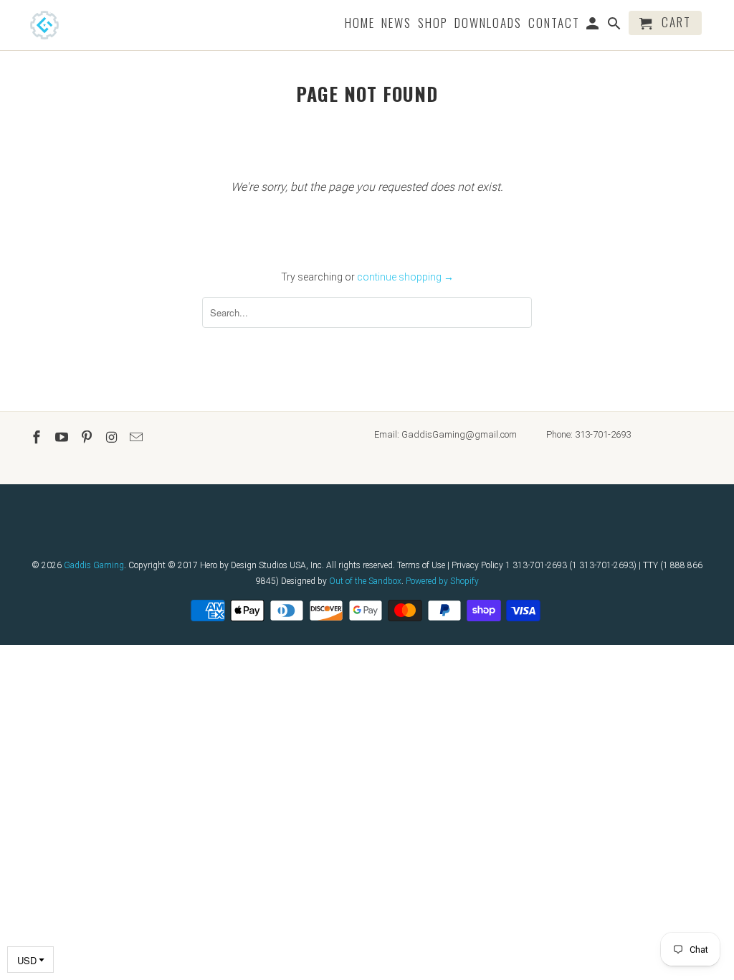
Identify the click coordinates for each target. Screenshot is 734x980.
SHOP (433, 24)
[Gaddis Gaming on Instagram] (112, 437)
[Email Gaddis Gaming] (138, 437)
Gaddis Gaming (94, 565)
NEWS (396, 24)
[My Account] (593, 26)
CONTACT (554, 24)
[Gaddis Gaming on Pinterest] (88, 437)
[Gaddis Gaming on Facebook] (38, 437)
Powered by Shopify (442, 581)
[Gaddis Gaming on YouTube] (63, 437)
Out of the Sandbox (365, 581)
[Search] (615, 26)
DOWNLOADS (488, 24)
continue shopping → (405, 277)
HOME (360, 24)
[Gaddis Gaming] (66, 25)
